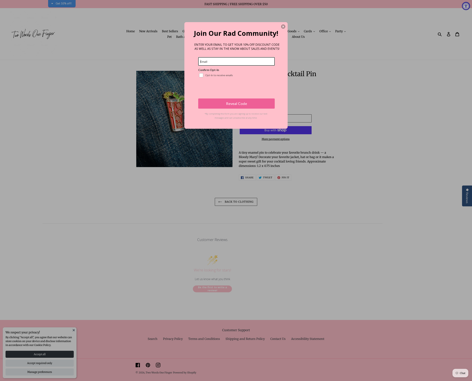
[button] (283, 26)
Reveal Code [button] (236, 103)
